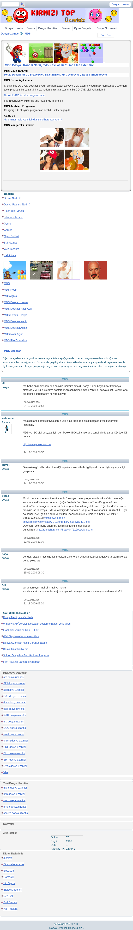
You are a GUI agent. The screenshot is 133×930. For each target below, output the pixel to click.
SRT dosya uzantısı (14, 759)
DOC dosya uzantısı (14, 728)
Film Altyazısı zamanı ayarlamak (21, 661)
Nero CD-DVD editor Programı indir (24, 95)
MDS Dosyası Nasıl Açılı (18, 308)
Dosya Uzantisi (14, 28)
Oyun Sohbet (11, 236)
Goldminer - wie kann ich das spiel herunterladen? (33, 119)
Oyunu (8, 223)
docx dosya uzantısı (14, 702)
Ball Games (10, 242)
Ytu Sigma (9, 883)
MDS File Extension (15, 340)
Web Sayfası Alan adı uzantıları (21, 636)
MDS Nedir (10, 289)
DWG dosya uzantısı (15, 766)
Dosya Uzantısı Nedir (15, 649)
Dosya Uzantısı (10, 33)
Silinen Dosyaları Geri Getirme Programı (26, 655)
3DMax (7, 858)
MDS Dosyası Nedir (15, 321)
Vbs (5, 772)
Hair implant (10, 908)
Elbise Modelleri (12, 889)
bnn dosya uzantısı (14, 794)
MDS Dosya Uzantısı (16, 302)
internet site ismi (13, 217)
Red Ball (8, 896)
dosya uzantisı (62, 924)
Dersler (66, 28)
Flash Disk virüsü (14, 211)
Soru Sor (106, 35)
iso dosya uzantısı (13, 734)
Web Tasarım (11, 249)
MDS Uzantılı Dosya (15, 315)
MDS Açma (10, 296)
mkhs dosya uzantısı (15, 787)
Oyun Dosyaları (83, 28)
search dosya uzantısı (15, 813)
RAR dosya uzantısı (14, 715)
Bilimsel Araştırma (13, 864)
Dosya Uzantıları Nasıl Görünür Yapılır (25, 642)
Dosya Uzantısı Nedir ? (17, 204)
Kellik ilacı (10, 255)
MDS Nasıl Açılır (13, 334)
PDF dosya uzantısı (14, 747)
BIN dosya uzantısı (14, 683)
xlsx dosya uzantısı (14, 708)
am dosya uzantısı (13, 677)
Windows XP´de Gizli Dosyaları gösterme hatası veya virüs (37, 623)
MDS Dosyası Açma (15, 327)
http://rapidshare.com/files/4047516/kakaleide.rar (65, 529)
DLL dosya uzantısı (14, 753)
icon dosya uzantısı (14, 800)
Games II (9, 230)
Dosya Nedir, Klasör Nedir (18, 617)
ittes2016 (8, 870)
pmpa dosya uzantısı (15, 806)
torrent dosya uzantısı (15, 740)
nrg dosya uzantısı (13, 721)
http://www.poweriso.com (37, 444)
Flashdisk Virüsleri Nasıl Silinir (20, 630)
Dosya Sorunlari (106, 28)
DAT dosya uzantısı (14, 696)
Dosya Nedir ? (12, 198)
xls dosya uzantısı (13, 689)
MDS (28, 33)
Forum (31, 28)
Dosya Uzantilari (48, 28)
